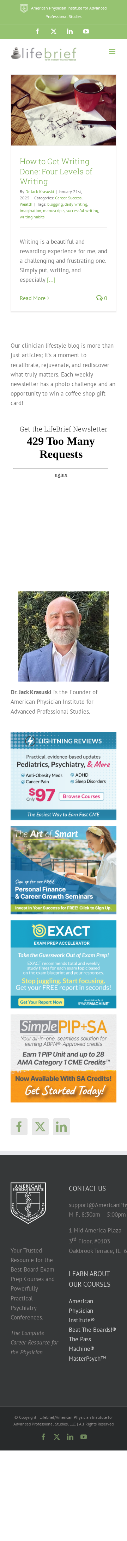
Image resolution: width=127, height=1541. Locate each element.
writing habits (32, 216)
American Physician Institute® (82, 1310)
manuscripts (54, 210)
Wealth (26, 204)
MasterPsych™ (87, 1358)
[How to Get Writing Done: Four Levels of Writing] (63, 110)
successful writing (82, 210)
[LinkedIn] (61, 1126)
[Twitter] (40, 1126)
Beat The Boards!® (92, 1330)
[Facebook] (19, 1126)
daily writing (76, 204)
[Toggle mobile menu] (112, 51)
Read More (33, 298)
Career (60, 197)
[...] (51, 280)
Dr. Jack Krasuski (39, 191)
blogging (55, 204)
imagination (30, 210)
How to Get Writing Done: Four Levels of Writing (56, 171)
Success (74, 197)
